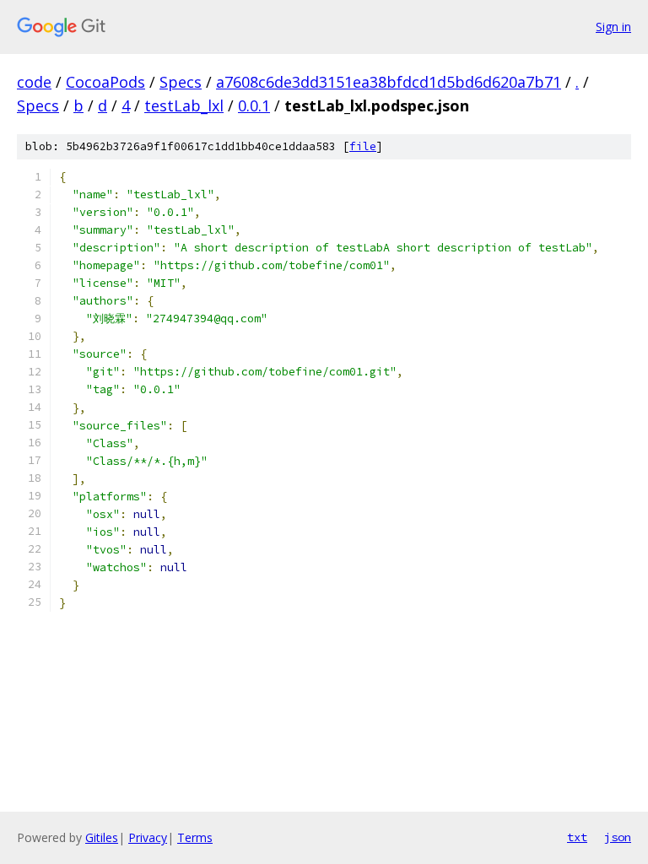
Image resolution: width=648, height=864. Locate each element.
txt (577, 837)
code (34, 82)
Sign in (613, 27)
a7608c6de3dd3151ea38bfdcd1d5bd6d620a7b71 (388, 82)
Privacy (147, 837)
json (617, 837)
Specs (180, 82)
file (362, 146)
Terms (195, 837)
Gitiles (101, 837)
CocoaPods (105, 82)
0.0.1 (254, 105)
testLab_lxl (184, 105)
